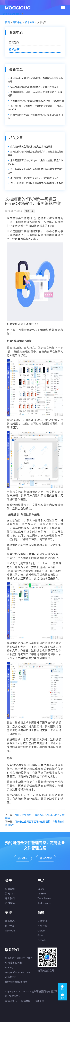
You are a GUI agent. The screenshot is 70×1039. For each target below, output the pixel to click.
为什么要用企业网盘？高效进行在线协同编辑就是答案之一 (35, 171)
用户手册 (10, 926)
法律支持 (39, 1001)
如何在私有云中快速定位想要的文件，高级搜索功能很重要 (35, 153)
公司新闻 (14, 42)
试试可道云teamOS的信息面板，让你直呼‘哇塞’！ (34, 87)
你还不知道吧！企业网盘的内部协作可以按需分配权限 (36, 183)
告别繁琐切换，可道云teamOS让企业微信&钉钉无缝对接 (35, 94)
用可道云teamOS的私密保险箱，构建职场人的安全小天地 (35, 80)
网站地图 (26, 1001)
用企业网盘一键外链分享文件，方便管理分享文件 (34, 178)
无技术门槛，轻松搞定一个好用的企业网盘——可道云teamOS (35, 108)
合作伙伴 (10, 903)
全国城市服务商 (13, 962)
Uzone (41, 889)
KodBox (42, 893)
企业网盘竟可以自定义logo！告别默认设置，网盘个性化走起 (35, 162)
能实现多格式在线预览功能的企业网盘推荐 (31, 146)
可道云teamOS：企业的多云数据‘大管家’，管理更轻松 (37, 100)
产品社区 (42, 926)
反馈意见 (42, 921)
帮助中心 (10, 921)
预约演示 (23, 858)
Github (41, 930)
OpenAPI (10, 930)
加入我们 (10, 898)
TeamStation (44, 898)
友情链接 (10, 1001)
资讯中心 (17, 22)
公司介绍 (10, 889)
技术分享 (29, 22)
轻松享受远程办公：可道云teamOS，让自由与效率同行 (35, 116)
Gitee (40, 935)
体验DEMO (46, 858)
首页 (7, 22)
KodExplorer (44, 903)
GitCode (42, 940)
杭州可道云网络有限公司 (44, 991)
